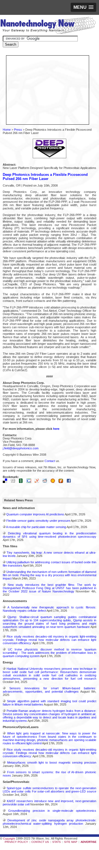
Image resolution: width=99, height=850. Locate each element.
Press (18, 129)
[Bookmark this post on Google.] (30, 481)
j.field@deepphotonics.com (20, 448)
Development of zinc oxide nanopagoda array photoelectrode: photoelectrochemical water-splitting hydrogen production (49, 822)
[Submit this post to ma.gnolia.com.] (54, 481)
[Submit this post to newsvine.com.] (22, 481)
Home (7, 129)
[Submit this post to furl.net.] (62, 481)
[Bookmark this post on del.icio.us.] (6, 481)
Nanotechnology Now (48, 26)
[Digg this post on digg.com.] (14, 481)
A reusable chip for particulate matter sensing (36, 527)
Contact (50, 461)
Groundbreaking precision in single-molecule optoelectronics (52, 810)
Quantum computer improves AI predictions (35, 514)
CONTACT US (40, 841)
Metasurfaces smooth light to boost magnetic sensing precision (51, 762)
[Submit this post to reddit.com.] (46, 481)
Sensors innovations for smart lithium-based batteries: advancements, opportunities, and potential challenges (49, 690)
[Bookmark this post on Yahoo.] (38, 481)
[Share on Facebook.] (70, 481)
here (56, 428)
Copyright (9, 838)
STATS (56, 841)
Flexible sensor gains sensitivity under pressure (38, 520)
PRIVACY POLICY (16, 841)
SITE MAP (70, 841)
